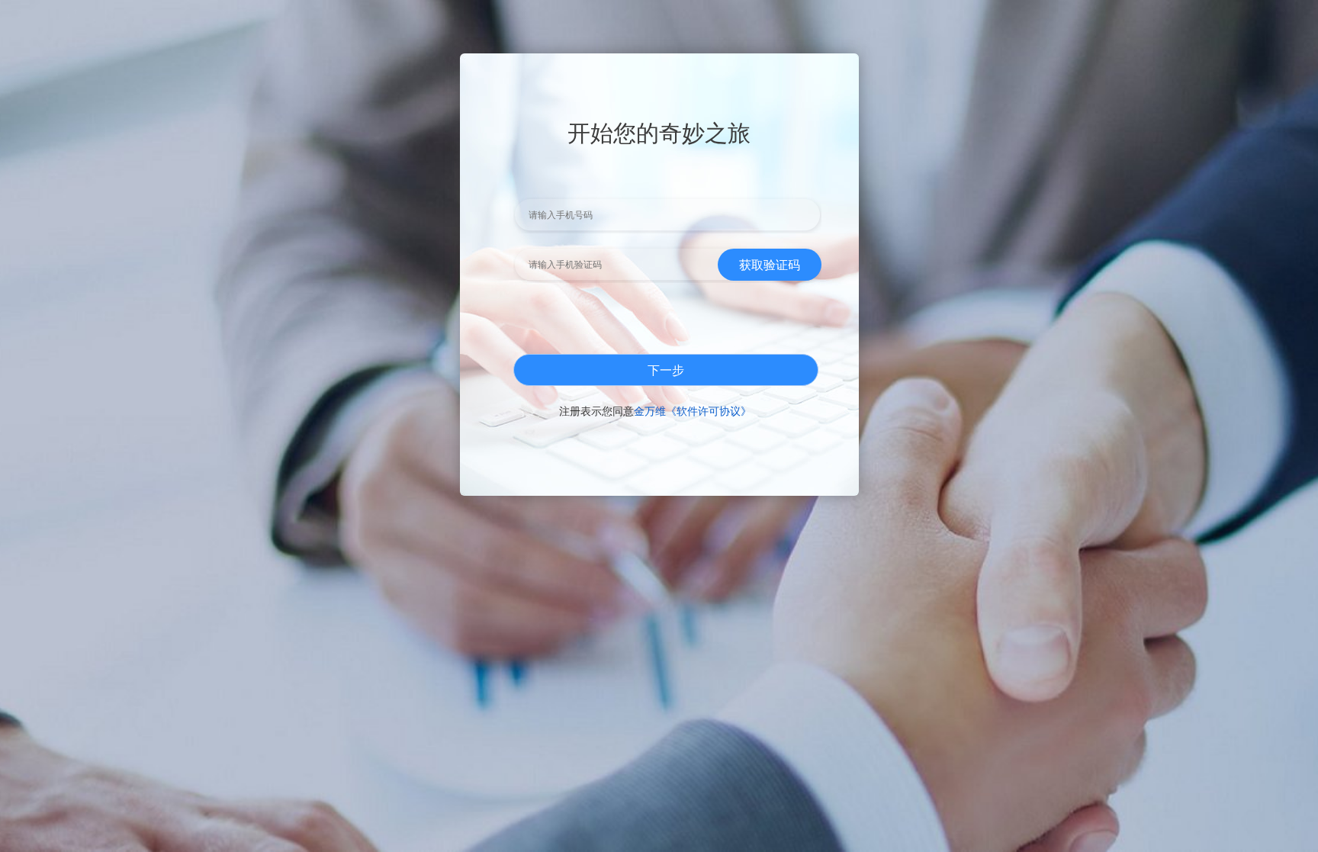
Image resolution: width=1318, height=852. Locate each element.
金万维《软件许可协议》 (692, 410)
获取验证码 (769, 264)
